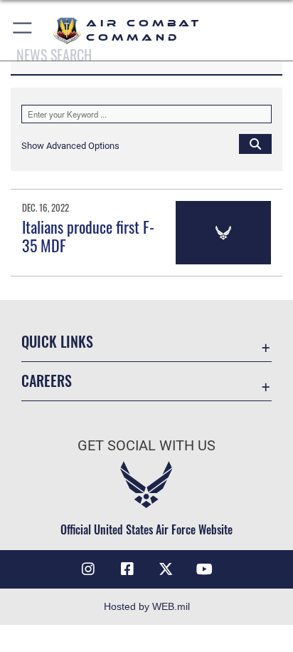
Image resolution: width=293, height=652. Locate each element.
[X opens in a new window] (165, 569)
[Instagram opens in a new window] (88, 569)
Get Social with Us (146, 446)
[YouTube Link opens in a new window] (204, 569)
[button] (23, 30)
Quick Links (57, 341)
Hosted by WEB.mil (147, 606)
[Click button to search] (255, 143)
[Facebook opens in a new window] (127, 569)
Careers (46, 381)
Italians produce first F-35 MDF (88, 236)
